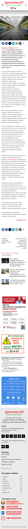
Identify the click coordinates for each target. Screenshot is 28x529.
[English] (13, 8)
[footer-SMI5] (14, 518)
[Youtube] (19, 436)
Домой (2, 11)
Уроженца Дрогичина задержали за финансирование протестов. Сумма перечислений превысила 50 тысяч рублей (21, 243)
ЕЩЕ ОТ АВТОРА (6, 255)
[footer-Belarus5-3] (14, 502)
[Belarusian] (11, 8)
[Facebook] (6, 43)
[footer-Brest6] (14, 507)
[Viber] (20, 43)
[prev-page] (2, 287)
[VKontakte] (15, 436)
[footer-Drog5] (14, 513)
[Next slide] (24, 400)
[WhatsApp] (16, 43)
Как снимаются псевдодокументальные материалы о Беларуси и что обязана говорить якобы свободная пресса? (18, 262)
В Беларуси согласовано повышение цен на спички (6, 241)
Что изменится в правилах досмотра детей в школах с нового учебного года (18, 281)
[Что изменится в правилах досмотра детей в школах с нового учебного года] (5, 281)
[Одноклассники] (23, 436)
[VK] (2, 43)
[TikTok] (11, 436)
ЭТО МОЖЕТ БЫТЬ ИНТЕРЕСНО (11, 253)
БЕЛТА (25, 220)
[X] (9, 43)
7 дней (3, 28)
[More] (23, 43)
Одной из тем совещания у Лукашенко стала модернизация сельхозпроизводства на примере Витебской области (18, 273)
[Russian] (15, 8)
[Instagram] (7, 436)
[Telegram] (13, 43)
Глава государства (12, 159)
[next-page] (5, 287)
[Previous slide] (4, 400)
